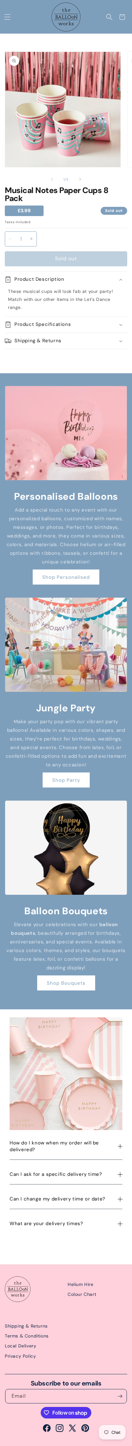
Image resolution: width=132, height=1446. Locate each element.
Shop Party (66, 780)
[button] (7, 17)
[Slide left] (52, 179)
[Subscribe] (120, 1396)
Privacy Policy (20, 1356)
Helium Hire (81, 1284)
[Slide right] (80, 179)
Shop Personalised (66, 577)
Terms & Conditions (27, 1336)
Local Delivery (20, 1346)
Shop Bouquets (66, 983)
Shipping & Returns (26, 1326)
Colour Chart (82, 1294)
